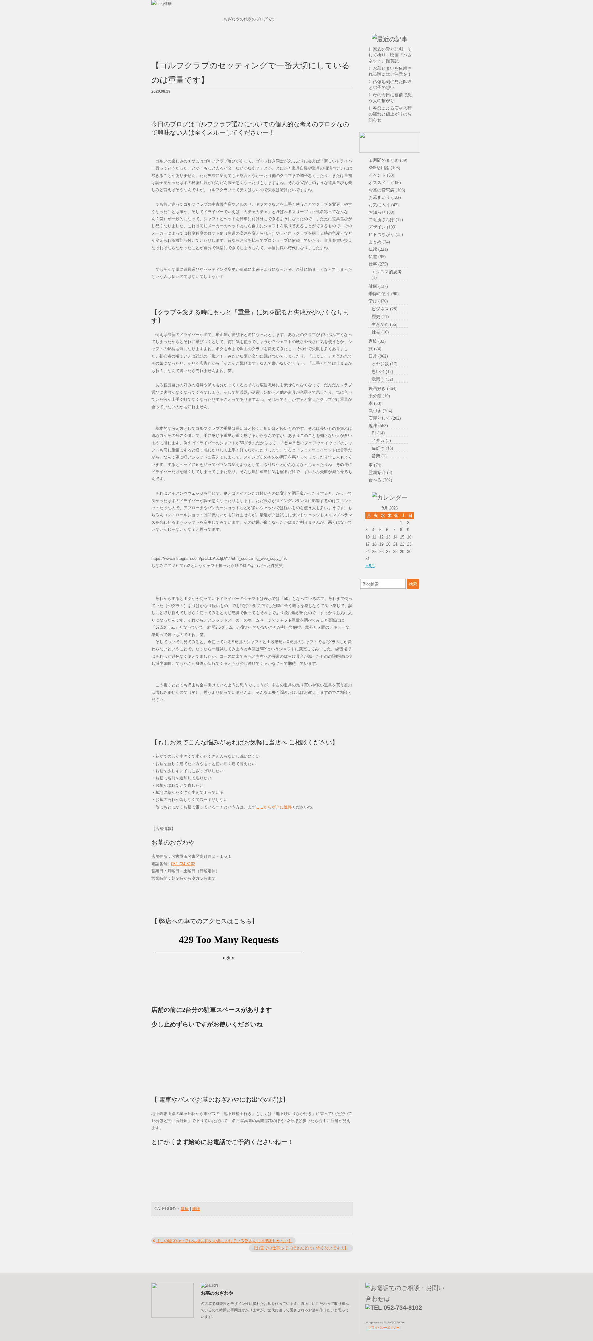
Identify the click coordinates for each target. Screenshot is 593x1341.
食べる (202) (380, 479)
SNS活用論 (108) (384, 167)
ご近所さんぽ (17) (385, 219)
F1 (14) (378, 432)
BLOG (434, 85)
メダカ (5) (381, 440)
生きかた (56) (384, 324)
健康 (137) (378, 286)
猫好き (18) (382, 448)
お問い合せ (434, 116)
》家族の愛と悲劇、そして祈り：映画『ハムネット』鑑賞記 (390, 55)
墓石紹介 (434, 39)
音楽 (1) (379, 455)
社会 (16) (380, 331)
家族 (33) (377, 341)
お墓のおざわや (389, 21)
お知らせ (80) (381, 212)
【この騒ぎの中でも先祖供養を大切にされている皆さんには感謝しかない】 (224, 1240)
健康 (185, 1208)
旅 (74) (374, 348)
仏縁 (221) (378, 249)
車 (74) (374, 465)
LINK (434, 101)
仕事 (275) (378, 264)
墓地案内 (434, 54)
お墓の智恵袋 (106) (386, 189)
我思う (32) (382, 379)
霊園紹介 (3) (380, 472)
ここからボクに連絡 (274, 807)
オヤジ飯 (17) (384, 363)
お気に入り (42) (383, 204)
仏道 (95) (377, 256)
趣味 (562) (378, 425)
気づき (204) (380, 410)
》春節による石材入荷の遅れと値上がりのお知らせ (390, 114)
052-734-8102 (183, 863)
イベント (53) (381, 175)
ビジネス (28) (384, 308)
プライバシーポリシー (383, 1327)
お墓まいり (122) (384, 197)
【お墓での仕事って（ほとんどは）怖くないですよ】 (300, 1248)
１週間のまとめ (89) (387, 160)
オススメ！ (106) (384, 182)
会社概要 (434, 70)
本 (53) (374, 403)
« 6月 (370, 566)
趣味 (196, 1208)
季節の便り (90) (383, 293)
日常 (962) (378, 356)
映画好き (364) (382, 388)
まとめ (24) (379, 241)
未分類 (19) (379, 395)
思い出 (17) (382, 371)
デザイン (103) (382, 226)
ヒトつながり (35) (385, 234)
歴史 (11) (380, 316)
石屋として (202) (384, 418)
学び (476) (378, 301)
